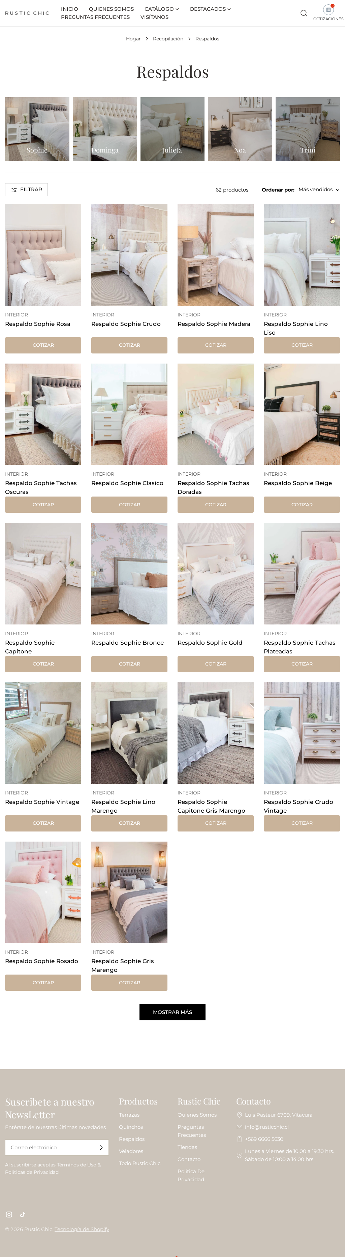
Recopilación (168, 38)
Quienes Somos (197, 1115)
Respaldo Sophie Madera (214, 323)
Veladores (131, 1151)
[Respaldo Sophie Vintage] (43, 733)
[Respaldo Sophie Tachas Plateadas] (302, 573)
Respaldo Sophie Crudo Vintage (298, 806)
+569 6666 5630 (264, 1139)
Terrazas (129, 1115)
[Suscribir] (101, 1148)
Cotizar (43, 345)
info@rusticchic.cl (267, 1127)
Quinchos (131, 1127)
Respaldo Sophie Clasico (127, 483)
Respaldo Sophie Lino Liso (296, 328)
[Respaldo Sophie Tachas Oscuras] (43, 414)
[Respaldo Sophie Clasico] (129, 414)
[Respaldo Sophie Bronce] (129, 573)
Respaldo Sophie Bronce (127, 642)
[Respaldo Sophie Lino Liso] (302, 255)
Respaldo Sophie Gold (210, 642)
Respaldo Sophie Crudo (126, 323)
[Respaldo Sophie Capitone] (43, 573)
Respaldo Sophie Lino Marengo (123, 806)
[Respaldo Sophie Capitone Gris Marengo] (216, 733)
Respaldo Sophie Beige (298, 483)
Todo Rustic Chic (139, 1163)
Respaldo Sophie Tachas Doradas (213, 487)
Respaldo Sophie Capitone (30, 647)
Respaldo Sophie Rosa (37, 323)
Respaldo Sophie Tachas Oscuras (41, 487)
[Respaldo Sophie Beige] (302, 414)
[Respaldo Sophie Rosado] (43, 892)
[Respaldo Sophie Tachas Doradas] (216, 414)
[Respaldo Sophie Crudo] (129, 255)
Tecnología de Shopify (82, 1229)
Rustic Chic (38, 1229)
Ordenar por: (278, 189)
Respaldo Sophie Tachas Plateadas (300, 647)
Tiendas (187, 1147)
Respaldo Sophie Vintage (42, 802)
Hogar (133, 38)
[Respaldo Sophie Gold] (216, 573)
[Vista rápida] (71, 219)
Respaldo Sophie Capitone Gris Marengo (211, 806)
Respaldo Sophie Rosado (41, 961)
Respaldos (132, 1139)
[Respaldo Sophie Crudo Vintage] (302, 733)
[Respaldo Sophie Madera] (216, 255)
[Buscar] (304, 13)
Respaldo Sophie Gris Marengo (122, 965)
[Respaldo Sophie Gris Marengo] (129, 892)
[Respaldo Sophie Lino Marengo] (129, 733)
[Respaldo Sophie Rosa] (43, 255)
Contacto (189, 1159)
